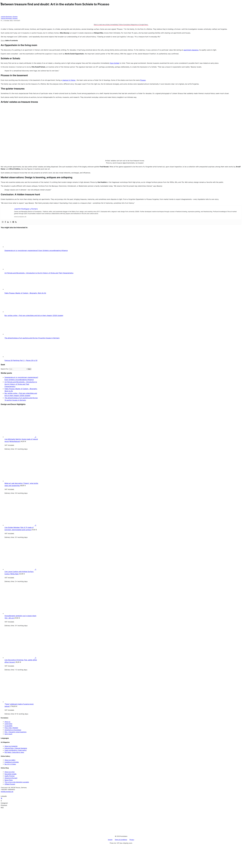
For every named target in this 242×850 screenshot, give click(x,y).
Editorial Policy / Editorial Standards (16, 748)
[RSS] (16, 222)
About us (7, 721)
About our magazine (11, 746)
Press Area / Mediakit (11, 728)
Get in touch (8, 734)
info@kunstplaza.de (7, 791)
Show (3, 40)
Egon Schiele (114, 63)
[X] (1, 798)
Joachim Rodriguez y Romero (9, 16)
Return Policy (9, 780)
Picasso (143, 80)
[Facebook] (5, 222)
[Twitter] (10, 222)
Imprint (110, 839)
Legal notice (8, 723)
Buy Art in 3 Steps (10, 764)
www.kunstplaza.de (20, 216)
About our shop (10, 772)
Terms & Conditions (121, 839)
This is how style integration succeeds (17, 782)
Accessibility (8, 726)
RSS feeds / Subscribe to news (14, 752)
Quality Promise (9, 776)
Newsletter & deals (10, 774)
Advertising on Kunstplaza (13, 730)
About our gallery (10, 760)
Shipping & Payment (11, 778)
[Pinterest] (13, 222)
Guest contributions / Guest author (16, 750)
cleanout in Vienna (68, 80)
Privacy (132, 839)
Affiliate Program (10, 784)
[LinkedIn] (8, 222)
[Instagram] (2, 222)
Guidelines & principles (12, 762)
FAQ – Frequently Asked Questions (15, 732)
